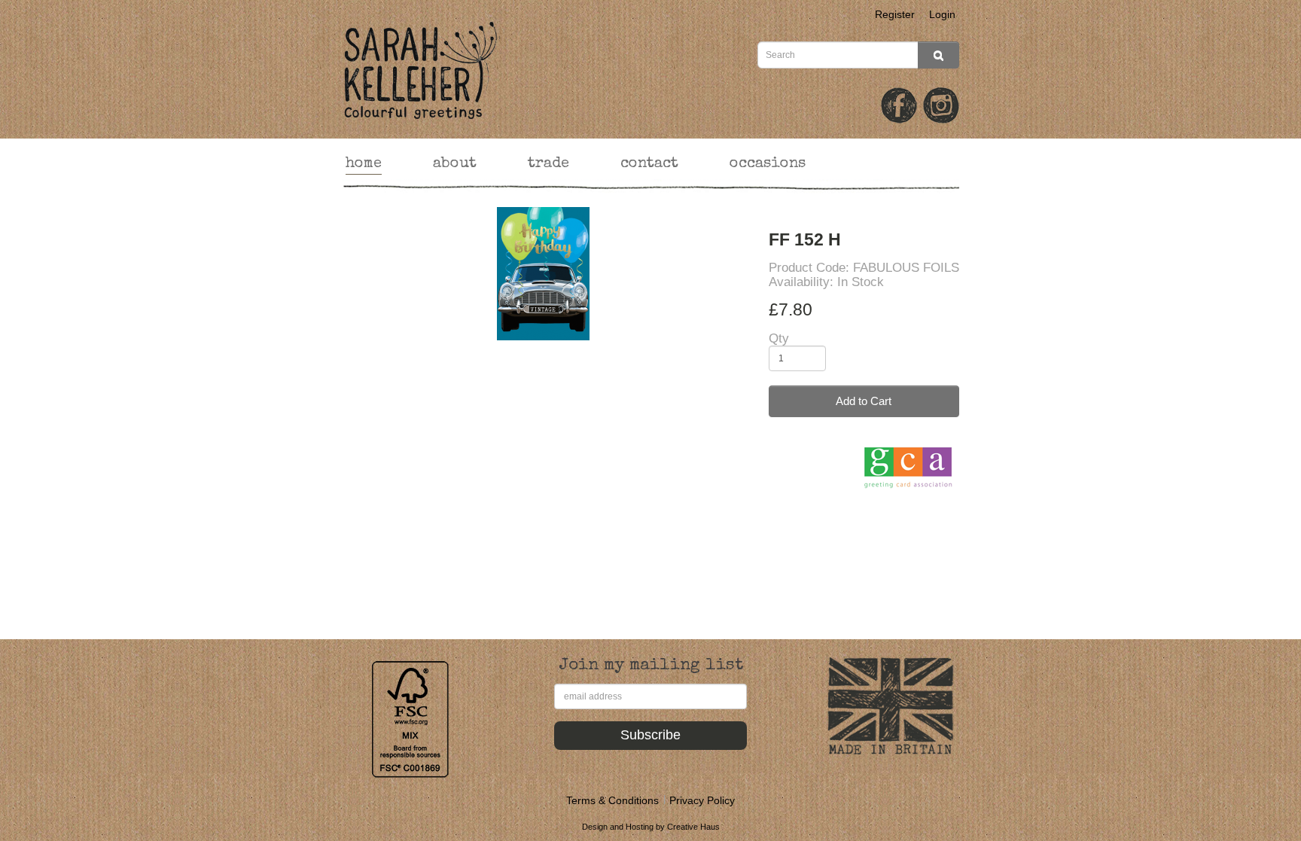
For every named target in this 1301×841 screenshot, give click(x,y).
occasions (768, 164)
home (364, 164)
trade (548, 164)
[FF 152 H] (544, 273)
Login (942, 14)
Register (895, 14)
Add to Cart (863, 401)
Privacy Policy (702, 800)
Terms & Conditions (612, 800)
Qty (779, 338)
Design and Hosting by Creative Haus (651, 826)
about (455, 164)
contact (649, 164)
